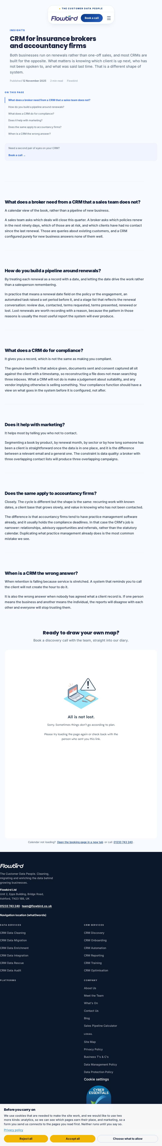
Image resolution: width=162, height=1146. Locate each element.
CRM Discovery (94, 932)
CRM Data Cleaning (13, 932)
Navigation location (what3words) (23, 915)
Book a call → (17, 155)
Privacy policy (13, 1130)
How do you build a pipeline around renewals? (36, 106)
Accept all (73, 1138)
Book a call (92, 17)
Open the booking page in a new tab (80, 842)
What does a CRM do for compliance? (31, 113)
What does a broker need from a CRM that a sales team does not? (49, 100)
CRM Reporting (94, 955)
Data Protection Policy (98, 1072)
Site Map (90, 1041)
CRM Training (93, 963)
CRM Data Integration (14, 955)
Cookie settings (96, 1079)
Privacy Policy (93, 1049)
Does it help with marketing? (25, 120)
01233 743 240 (123, 842)
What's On (91, 1003)
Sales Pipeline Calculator (100, 1025)
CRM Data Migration (13, 940)
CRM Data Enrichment (14, 948)
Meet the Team (94, 995)
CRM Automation (95, 948)
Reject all (26, 1138)
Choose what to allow (127, 1138)
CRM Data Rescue (12, 963)
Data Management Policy (100, 1064)
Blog (87, 1018)
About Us (90, 988)
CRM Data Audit (10, 970)
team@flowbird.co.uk (37, 906)
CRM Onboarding (95, 940)
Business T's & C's (96, 1056)
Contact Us (91, 1010)
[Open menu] (108, 18)
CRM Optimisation (96, 970)
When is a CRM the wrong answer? (29, 133)
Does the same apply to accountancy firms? (34, 127)
